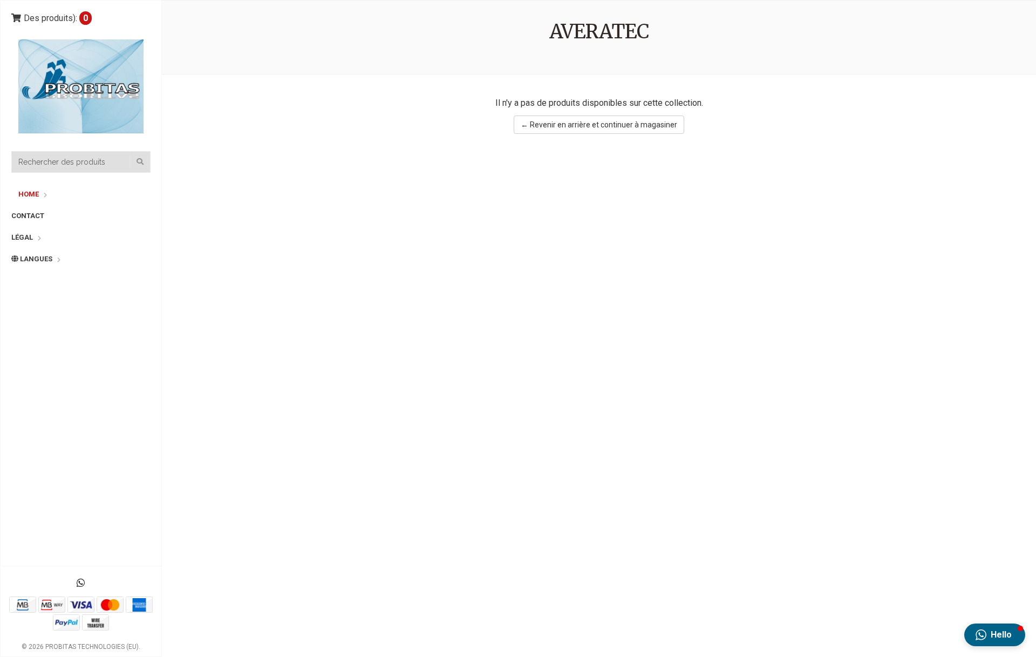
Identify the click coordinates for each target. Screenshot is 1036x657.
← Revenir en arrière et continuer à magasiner (599, 124)
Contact (27, 216)
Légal (22, 237)
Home (28, 194)
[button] (994, 635)
